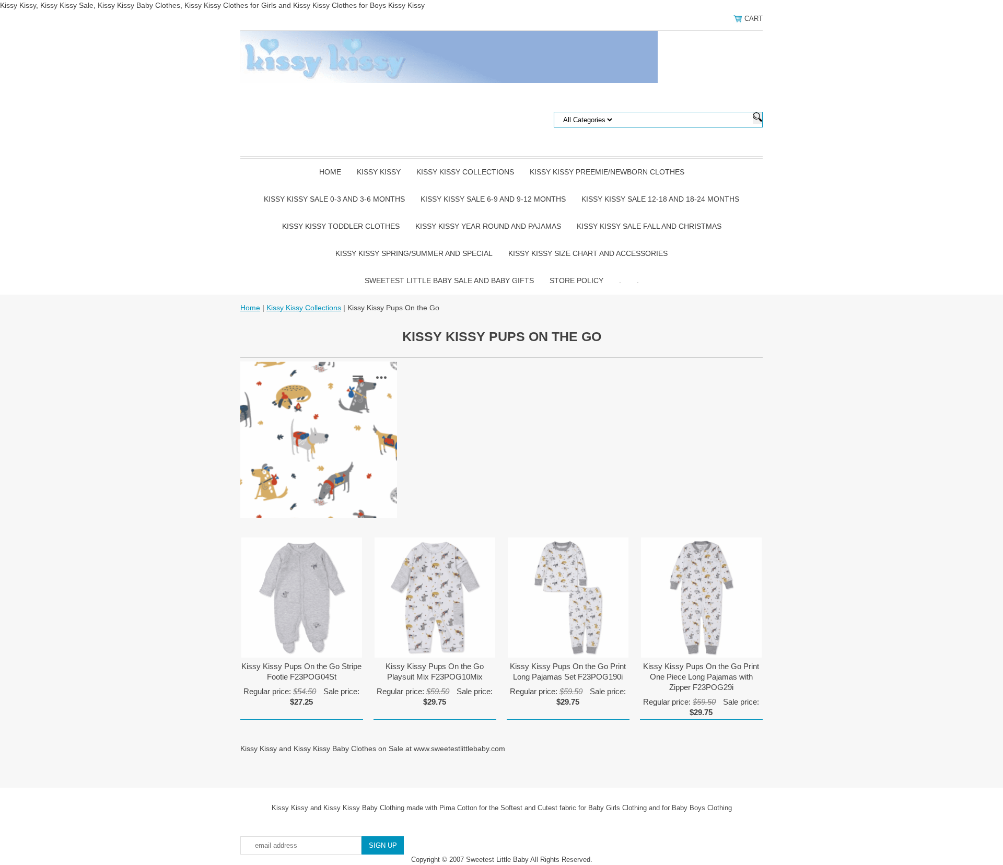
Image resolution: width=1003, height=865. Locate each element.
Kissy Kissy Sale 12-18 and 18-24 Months (660, 199)
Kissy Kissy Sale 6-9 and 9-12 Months (493, 199)
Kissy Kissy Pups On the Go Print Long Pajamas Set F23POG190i (568, 671)
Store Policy (576, 280)
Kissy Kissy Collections (465, 172)
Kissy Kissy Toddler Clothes (341, 226)
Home (330, 172)
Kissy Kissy (379, 172)
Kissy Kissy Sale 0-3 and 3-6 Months (334, 199)
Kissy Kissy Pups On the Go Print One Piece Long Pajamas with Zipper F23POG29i (701, 677)
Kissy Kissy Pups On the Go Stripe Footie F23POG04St (301, 671)
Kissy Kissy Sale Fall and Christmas (649, 226)
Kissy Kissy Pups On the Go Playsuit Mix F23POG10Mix (435, 671)
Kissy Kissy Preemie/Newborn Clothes (607, 172)
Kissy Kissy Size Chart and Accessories (588, 253)
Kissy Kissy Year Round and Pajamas (488, 226)
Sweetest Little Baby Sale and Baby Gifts (449, 280)
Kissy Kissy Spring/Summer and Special (414, 253)
